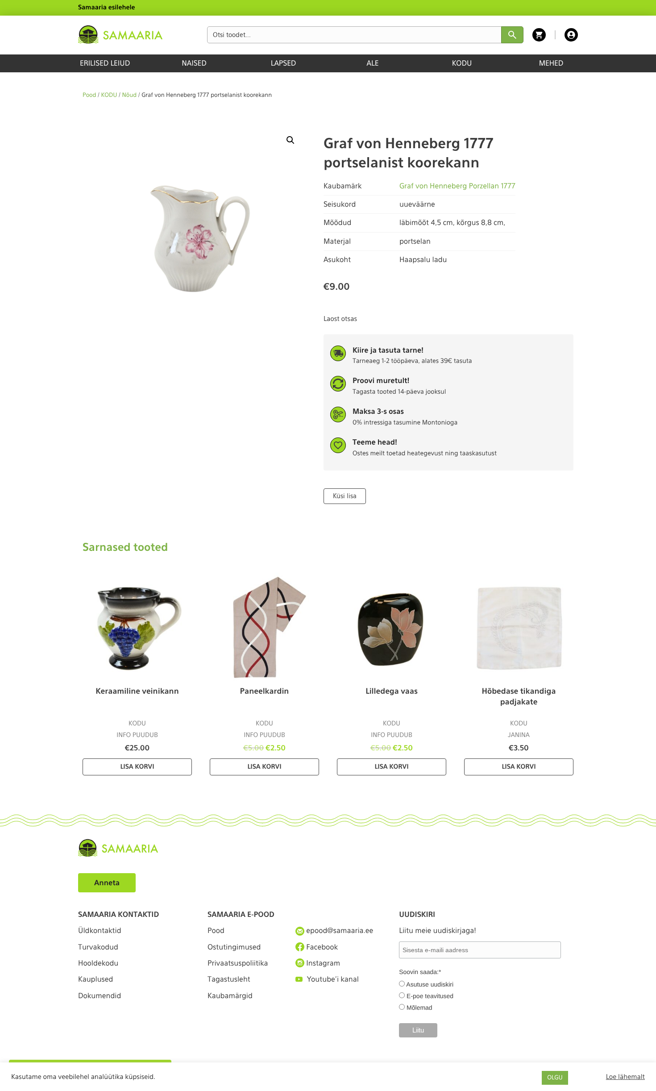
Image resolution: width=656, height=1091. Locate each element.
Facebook (321, 947)
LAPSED (283, 63)
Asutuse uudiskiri (429, 984)
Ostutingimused (234, 947)
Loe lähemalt (625, 1077)
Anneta (107, 883)
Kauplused (95, 979)
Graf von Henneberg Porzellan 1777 (457, 186)
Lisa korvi (137, 766)
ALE (373, 63)
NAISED (194, 63)
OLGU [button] (554, 1077)
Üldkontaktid (99, 930)
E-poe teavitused (430, 995)
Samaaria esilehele (106, 7)
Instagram (322, 963)
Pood (89, 95)
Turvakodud (98, 947)
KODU (462, 63)
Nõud (129, 95)
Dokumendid (99, 995)
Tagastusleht (229, 979)
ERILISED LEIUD (105, 63)
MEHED (551, 63)
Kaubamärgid (230, 995)
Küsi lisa (345, 496)
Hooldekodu (98, 963)
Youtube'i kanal (333, 979)
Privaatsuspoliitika (238, 963)
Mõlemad (419, 1007)
